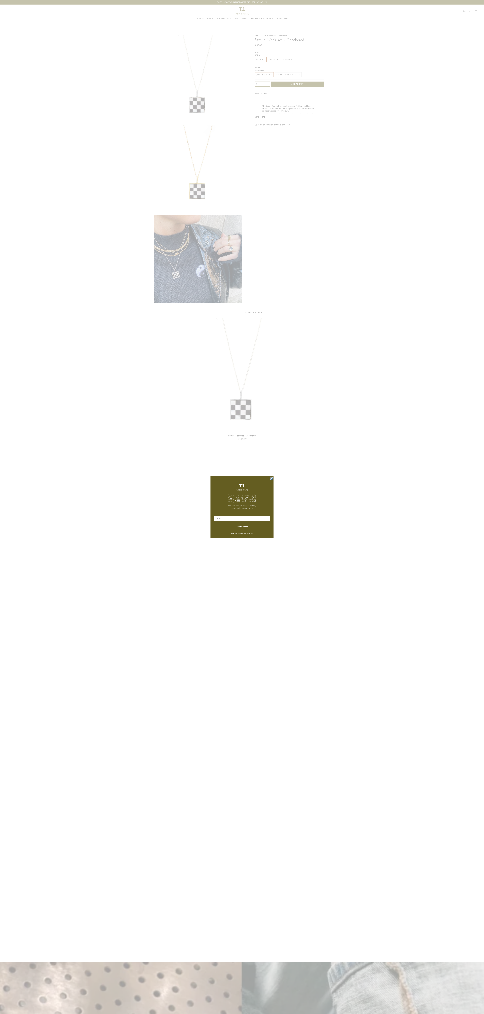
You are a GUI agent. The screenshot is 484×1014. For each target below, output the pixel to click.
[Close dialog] (271, 478)
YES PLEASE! (242, 527)
